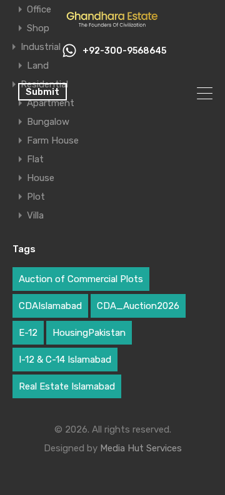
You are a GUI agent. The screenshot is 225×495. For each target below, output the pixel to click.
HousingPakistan (89, 332)
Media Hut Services (141, 448)
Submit (42, 91)
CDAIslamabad (50, 305)
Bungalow (48, 121)
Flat (35, 159)
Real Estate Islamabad (67, 386)
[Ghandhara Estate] (112, 23)
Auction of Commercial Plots (81, 279)
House (40, 178)
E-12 (28, 332)
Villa (35, 215)
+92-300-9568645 (124, 51)
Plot (36, 196)
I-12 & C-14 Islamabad (65, 359)
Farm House (53, 140)
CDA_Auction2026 (138, 305)
